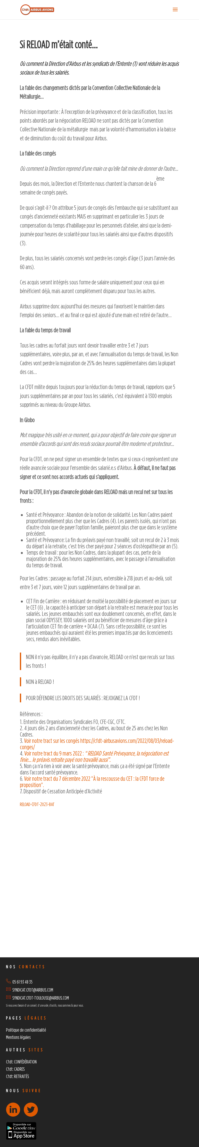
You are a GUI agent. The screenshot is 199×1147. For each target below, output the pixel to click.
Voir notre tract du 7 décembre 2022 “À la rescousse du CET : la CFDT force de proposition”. (92, 781)
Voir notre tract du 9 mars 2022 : (94, 756)
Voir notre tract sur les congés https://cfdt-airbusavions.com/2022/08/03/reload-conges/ (97, 743)
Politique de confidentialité (26, 1029)
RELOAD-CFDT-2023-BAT (37, 804)
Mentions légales (18, 1037)
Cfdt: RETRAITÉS (17, 1076)
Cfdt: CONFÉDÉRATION (21, 1061)
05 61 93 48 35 (22, 981)
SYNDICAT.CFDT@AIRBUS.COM (32, 989)
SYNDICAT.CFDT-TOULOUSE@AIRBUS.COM (40, 997)
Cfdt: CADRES (15, 1068)
